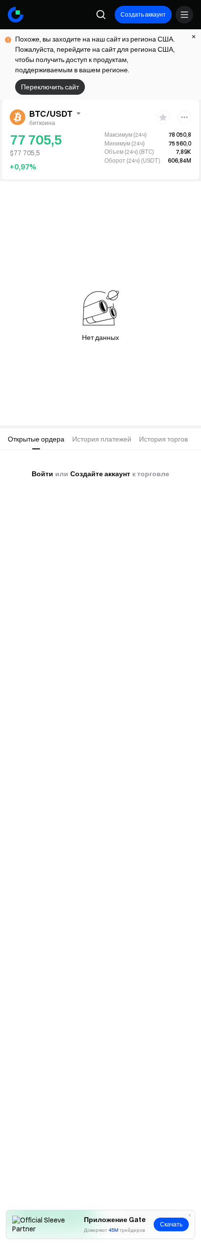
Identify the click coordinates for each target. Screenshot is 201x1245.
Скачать (171, 1224)
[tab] (36, 439)
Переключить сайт (50, 87)
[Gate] (15, 14)
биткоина (42, 123)
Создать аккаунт (143, 14)
